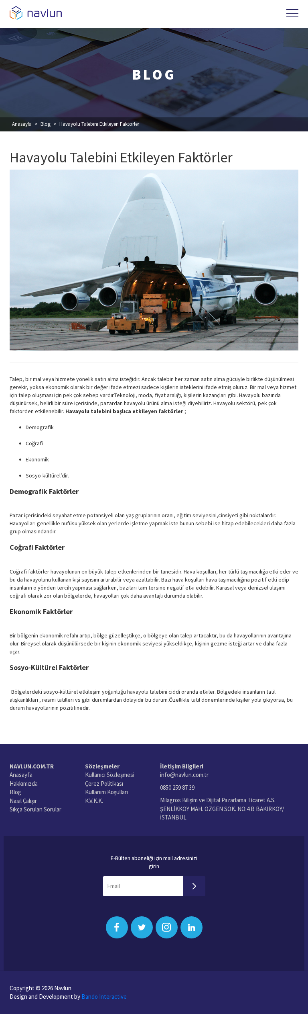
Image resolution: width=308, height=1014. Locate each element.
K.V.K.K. (94, 801)
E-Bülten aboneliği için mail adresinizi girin (154, 862)
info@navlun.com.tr (184, 774)
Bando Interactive (104, 996)
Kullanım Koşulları (106, 792)
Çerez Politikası (104, 783)
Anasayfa (22, 124)
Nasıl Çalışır (23, 801)
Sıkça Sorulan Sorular (35, 809)
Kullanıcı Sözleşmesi (109, 774)
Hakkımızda (24, 783)
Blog (46, 124)
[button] (292, 13)
